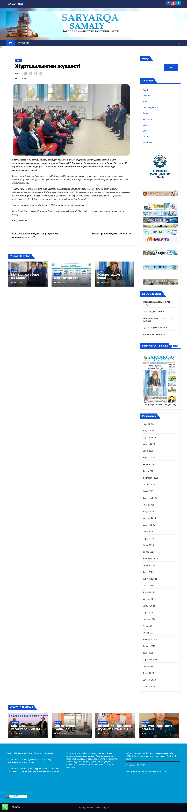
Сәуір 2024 (148, 612)
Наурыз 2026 (149, 458)
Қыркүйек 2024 (150, 579)
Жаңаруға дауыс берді (110, 276)
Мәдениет (147, 119)
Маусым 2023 (149, 680)
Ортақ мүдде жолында (153, 311)
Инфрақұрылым (150, 107)
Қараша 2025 (149, 485)
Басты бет (23, 43)
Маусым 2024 (149, 599)
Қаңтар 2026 (149, 471)
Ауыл (145, 90)
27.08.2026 (17, 733)
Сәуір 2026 (148, 451)
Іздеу (145, 58)
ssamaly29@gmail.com (156, 771)
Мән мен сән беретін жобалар (27, 276)
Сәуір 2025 (148, 532)
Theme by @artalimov (86, 808)
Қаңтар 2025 (149, 552)
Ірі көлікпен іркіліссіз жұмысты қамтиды (114, 727)
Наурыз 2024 (149, 619)
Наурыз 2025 (149, 538)
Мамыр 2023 (149, 687)
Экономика (148, 142)
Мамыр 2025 (149, 525)
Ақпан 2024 (148, 626)
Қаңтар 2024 (149, 633)
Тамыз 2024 (148, 586)
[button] (179, 43)
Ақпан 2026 (148, 464)
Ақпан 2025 (148, 545)
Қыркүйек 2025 (150, 498)
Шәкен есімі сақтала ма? (155, 334)
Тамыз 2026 (148, 424)
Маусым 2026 (149, 437)
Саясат (18, 60)
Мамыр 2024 (149, 606)
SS (108, 808)
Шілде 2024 (148, 592)
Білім (145, 102)
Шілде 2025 (148, 511)
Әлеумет (147, 96)
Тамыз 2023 (148, 666)
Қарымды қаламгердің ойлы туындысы (25, 729)
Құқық (145, 113)
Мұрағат (172, 345)
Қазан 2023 (148, 653)
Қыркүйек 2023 (150, 660)
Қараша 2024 (149, 565)
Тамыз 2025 (148, 505)
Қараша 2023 (149, 646)
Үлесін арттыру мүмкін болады (110, 233)
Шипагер (145, 722)
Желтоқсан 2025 (150, 478)
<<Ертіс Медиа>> (134, 753)
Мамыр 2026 (149, 444)
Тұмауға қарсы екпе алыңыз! (156, 328)
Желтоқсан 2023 (150, 639)
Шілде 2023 (148, 673)
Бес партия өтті (66, 278)
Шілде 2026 (148, 431)
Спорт (145, 131)
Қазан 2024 (148, 572)
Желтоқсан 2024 (150, 559)
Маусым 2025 (149, 518)
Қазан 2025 (148, 491)
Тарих (145, 137)
